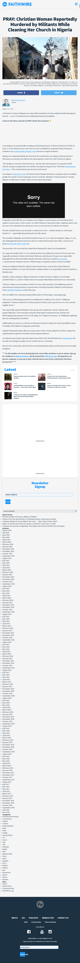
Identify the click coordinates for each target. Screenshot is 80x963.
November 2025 (8, 551)
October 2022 (7, 638)
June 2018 (6, 759)
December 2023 (8, 605)
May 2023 (6, 621)
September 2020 (8, 696)
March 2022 (6, 654)
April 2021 (6, 679)
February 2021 (7, 684)
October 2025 (7, 554)
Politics (5, 865)
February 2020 (7, 712)
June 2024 (6, 591)
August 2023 (7, 614)
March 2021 (6, 682)
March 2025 (6, 570)
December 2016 (8, 801)
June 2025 (6, 563)
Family (4, 833)
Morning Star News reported (18, 244)
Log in (4, 884)
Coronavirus (7, 819)
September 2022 (8, 640)
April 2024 (6, 596)
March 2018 (6, 766)
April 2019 (6, 735)
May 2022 (6, 649)
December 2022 (8, 633)
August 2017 (7, 782)
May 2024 (6, 593)
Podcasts (33, 918)
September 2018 (8, 752)
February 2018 (7, 768)
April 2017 (6, 791)
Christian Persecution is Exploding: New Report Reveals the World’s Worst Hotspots (33, 526)
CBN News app (51, 356)
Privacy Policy (36, 922)
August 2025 (7, 558)
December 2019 (8, 717)
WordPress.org (8, 891)
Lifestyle (5, 847)
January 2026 (7, 547)
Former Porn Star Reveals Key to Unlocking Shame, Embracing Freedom (29, 519)
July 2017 (5, 784)
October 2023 (7, 610)
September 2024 (8, 584)
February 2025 (7, 572)
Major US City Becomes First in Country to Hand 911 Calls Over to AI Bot (29, 524)
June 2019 (6, 731)
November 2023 (8, 607)
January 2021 (7, 686)
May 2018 (6, 761)
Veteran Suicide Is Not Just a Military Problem (19, 517)
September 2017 (8, 780)
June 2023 (6, 619)
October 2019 (7, 721)
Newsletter (48, 918)
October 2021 (7, 665)
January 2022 (7, 658)
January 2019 (7, 742)
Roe (3, 870)
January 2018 (7, 770)
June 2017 (6, 787)
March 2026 (6, 542)
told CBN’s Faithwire (15, 290)
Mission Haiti (7, 854)
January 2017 (7, 798)
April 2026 (6, 540)
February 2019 (7, 740)
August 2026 (7, 530)
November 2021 (8, 663)
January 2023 (7, 631)
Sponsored (6, 872)
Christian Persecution (10, 817)
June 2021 (6, 675)
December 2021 (8, 661)
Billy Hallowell (19, 100)
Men (4, 852)
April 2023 (6, 624)
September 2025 (8, 556)
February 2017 (7, 796)
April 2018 (6, 763)
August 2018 (7, 754)
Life (3, 842)
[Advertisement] (40, 427)
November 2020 (8, 691)
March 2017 (6, 794)
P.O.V (4, 863)
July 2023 (5, 617)
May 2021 (6, 677)
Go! (3, 838)
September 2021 (8, 668)
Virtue (4, 877)
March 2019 (6, 738)
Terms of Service (50, 922)
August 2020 (7, 698)
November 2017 (8, 775)
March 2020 (6, 710)
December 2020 (8, 689)
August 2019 (7, 726)
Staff (26, 922)
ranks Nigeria (67, 338)
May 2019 (6, 733)
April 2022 (6, 651)
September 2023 (8, 612)
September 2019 (8, 724)
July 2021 (5, 672)
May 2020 (6, 705)
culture (5, 821)
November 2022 (8, 635)
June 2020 (6, 703)
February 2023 (7, 628)
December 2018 (8, 745)
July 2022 (5, 644)
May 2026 (6, 537)
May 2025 (6, 565)
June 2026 (6, 535)
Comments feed (8, 888)
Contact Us (63, 918)
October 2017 (7, 777)
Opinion (5, 861)
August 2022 (7, 642)
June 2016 (6, 812)
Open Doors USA (19, 174)
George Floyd (7, 835)
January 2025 (7, 575)
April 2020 (6, 707)
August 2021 (7, 670)
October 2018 (7, 749)
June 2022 (6, 647)
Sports (4, 875)
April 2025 (6, 568)
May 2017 (6, 789)
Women (5, 879)
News (4, 856)
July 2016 (5, 810)
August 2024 (7, 586)
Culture (5, 824)
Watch (15, 918)
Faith (4, 828)
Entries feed (7, 886)
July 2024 (5, 589)
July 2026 (5, 533)
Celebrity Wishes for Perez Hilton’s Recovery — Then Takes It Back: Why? (29, 521)
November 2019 (8, 719)
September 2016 (8, 808)
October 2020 (7, 693)
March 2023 (6, 626)
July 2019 (5, 728)
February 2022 (7, 656)
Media (4, 849)
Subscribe (7, 502)
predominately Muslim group (25, 151)
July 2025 (5, 561)
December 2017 (8, 773)
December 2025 (8, 549)
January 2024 (7, 603)
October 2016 (7, 805)
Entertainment (7, 826)
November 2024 (8, 579)
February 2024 (7, 600)
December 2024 (8, 577)
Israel (4, 840)
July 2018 (5, 756)
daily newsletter (22, 356)
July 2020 (5, 700)
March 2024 (6, 598)
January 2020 (7, 714)
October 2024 (7, 582)
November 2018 (8, 747)
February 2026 (7, 544)
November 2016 (8, 803)
